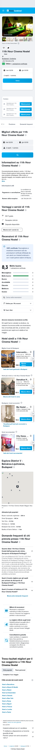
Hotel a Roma (6, 701)
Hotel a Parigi (6, 712)
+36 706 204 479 (8, 61)
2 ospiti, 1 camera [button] (10, 75)
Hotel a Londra (7, 709)
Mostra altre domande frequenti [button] (17, 596)
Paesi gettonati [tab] (20, 670)
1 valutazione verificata (19, 64)
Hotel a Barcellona (8, 684)
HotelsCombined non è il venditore (15, 728)
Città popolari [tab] (7, 670)
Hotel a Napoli (6, 704)
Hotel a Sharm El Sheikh (10, 687)
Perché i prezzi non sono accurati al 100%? (15, 736)
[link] (15, 369)
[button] (3, 10)
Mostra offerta (23, 364)
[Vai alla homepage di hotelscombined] (14, 10)
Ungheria (11, 746)
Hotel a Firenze (7, 707)
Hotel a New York (7, 698)
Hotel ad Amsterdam (9, 693)
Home (5, 746)
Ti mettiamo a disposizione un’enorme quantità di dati (16, 732)
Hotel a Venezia (7, 695)
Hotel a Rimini (6, 690)
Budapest (23, 746)
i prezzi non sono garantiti (14, 722)
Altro (3, 181)
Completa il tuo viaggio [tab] (10, 675)
